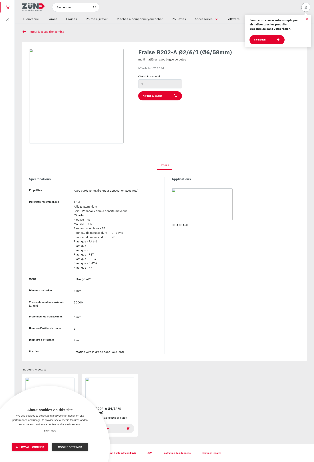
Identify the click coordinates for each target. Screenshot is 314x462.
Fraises (71, 19)
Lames (52, 19)
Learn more (50, 430)
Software (233, 19)
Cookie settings (70, 447)
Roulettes (179, 19)
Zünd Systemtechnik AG (121, 453)
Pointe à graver (97, 19)
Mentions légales (211, 453)
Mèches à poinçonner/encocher (140, 19)
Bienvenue (31, 19)
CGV (149, 453)
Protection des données (177, 453)
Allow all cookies (30, 447)
